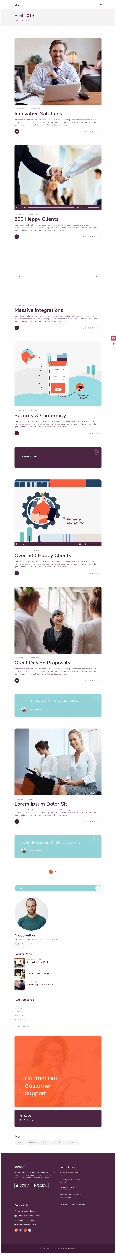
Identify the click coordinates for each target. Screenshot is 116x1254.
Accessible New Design (38, 962)
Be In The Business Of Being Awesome (50, 842)
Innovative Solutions (38, 113)
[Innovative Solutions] (58, 71)
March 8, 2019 (32, 959)
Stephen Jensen (34, 709)
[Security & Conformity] (58, 373)
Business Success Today (70, 1194)
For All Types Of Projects (39, 973)
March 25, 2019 (65, 1190)
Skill (30, 799)
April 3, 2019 (19, 551)
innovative (19, 1012)
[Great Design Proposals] (58, 620)
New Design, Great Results (40, 984)
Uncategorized (21, 1026)
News (45, 1143)
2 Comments (89, 132)
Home (16, 20)
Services (72, 1143)
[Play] (16, 207)
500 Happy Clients (36, 219)
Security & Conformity (40, 415)
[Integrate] (24, 711)
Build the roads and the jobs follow (50, 701)
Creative (18, 1008)
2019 (23, 20)
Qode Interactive (53, 1248)
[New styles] (24, 852)
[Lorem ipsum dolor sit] (58, 762)
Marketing (32, 214)
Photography (34, 109)
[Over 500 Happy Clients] (58, 512)
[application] (58, 207)
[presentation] (19, 275)
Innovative (29, 456)
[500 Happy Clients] (58, 177)
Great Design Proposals (42, 662)
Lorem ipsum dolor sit (40, 803)
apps (20, 1143)
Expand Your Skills (67, 1187)
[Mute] (85, 207)
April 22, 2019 (20, 109)
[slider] (93, 207)
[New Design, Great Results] (19, 985)
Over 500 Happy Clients (42, 555)
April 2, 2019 (31, 982)
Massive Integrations (38, 310)
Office (57, 1143)
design (32, 1143)
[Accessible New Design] (19, 963)
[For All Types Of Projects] (19, 974)
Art (40, 959)
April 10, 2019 (19, 214)
